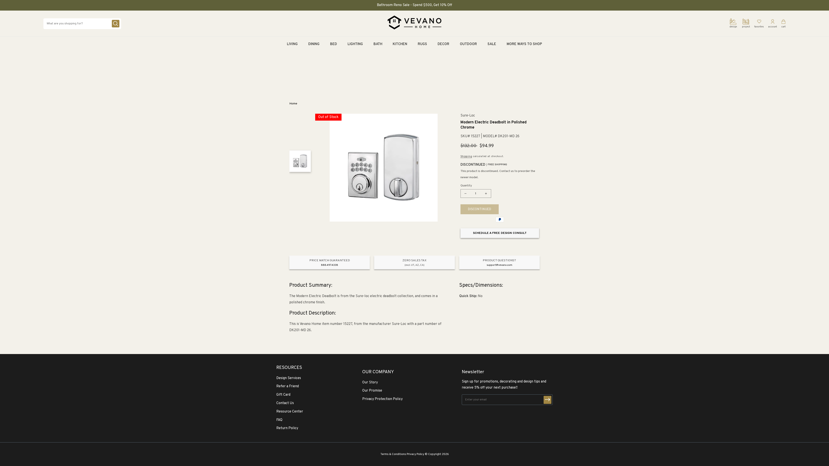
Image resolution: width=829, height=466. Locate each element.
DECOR (443, 44)
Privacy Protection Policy (382, 399)
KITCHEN (400, 44)
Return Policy (287, 428)
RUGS (422, 44)
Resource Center (289, 411)
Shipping (466, 156)
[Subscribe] (547, 400)
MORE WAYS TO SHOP (524, 44)
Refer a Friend (287, 386)
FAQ (279, 420)
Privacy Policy (415, 454)
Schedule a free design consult (500, 233)
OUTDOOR (468, 44)
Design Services (288, 378)
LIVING (292, 44)
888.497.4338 (329, 265)
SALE (491, 44)
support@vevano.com (499, 265)
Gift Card (283, 395)
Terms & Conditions (393, 454)
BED (333, 44)
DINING (314, 44)
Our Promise (372, 391)
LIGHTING (355, 44)
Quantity (466, 185)
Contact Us (285, 403)
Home (293, 103)
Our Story (370, 382)
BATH (377, 44)
